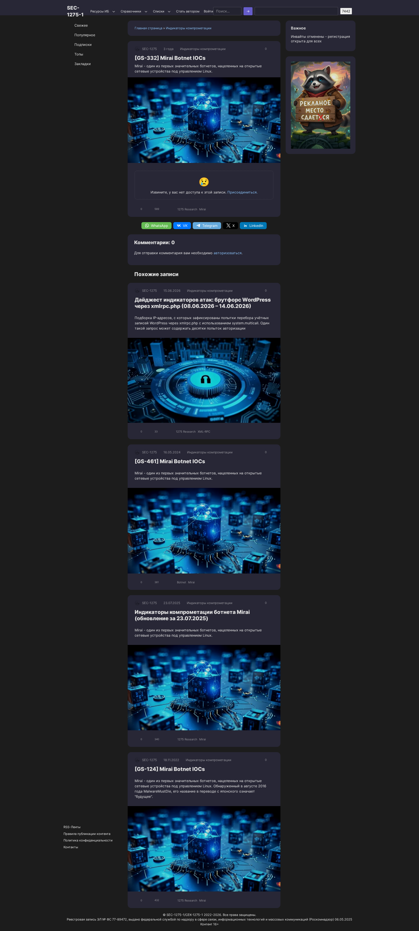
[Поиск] (248, 11)
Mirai (202, 209)
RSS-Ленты (72, 827)
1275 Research (187, 209)
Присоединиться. (242, 192)
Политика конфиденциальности (88, 840)
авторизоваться (228, 253)
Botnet (181, 582)
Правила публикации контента (87, 834)
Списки (158, 11)
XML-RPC (204, 431)
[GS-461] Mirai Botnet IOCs (170, 461)
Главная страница (148, 28)
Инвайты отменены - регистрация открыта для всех (320, 38)
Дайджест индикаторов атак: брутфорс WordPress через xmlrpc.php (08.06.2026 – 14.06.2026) (203, 303)
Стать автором (187, 11)
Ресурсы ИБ (99, 11)
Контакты (71, 847)
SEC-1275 (149, 49)
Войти (208, 11)
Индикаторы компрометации (188, 28)
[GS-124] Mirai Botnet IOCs (170, 769)
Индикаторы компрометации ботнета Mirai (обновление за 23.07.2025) (192, 615)
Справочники (131, 11)
